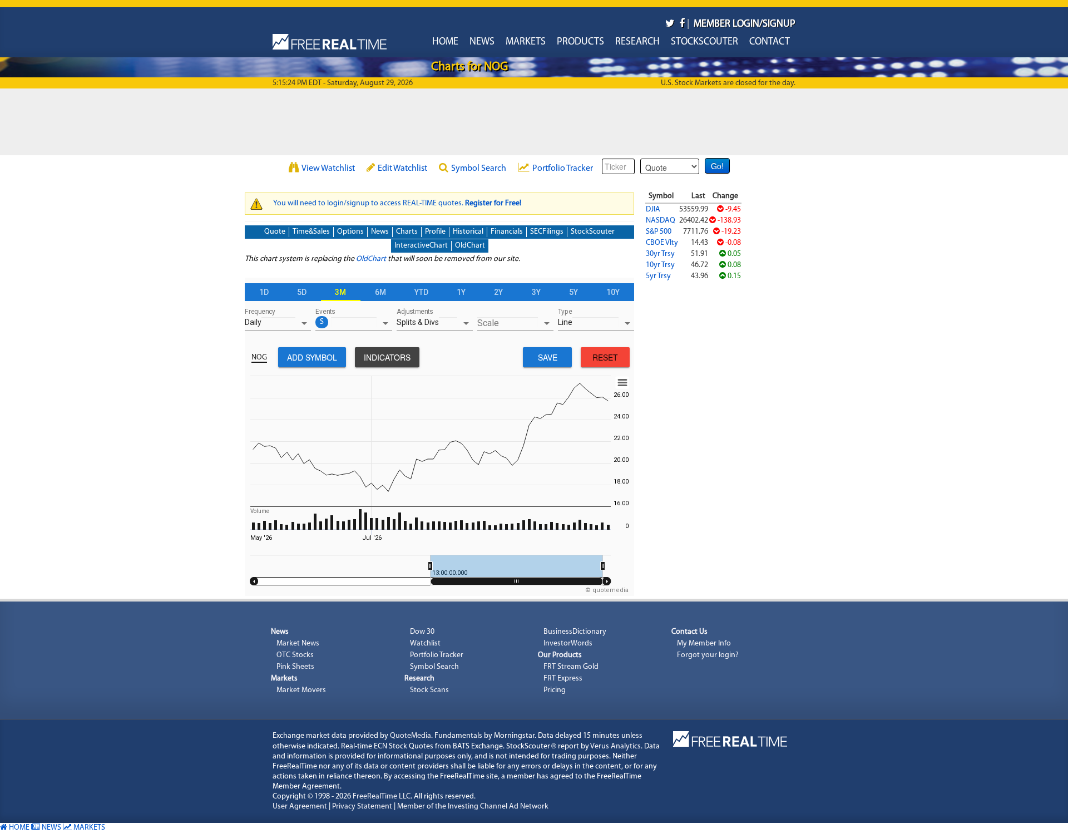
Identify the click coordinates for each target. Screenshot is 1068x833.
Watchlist (425, 643)
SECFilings (546, 232)
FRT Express (562, 678)
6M (380, 292)
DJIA (653, 209)
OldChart (470, 245)
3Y (536, 292)
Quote (274, 232)
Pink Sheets (295, 667)
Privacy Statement (362, 806)
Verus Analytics (615, 746)
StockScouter (704, 42)
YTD (421, 292)
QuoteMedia (410, 736)
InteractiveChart (421, 245)
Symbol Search (478, 168)
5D (301, 292)
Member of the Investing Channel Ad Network (472, 806)
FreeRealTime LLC (382, 796)
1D (264, 292)
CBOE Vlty (662, 243)
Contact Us (689, 632)
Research (637, 42)
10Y (613, 292)
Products (580, 42)
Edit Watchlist (402, 168)
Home (445, 42)
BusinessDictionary (574, 632)
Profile (435, 232)
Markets (526, 42)
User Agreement (300, 806)
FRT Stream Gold (571, 667)
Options (350, 232)
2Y (498, 292)
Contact (769, 42)
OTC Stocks (295, 655)
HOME (18, 828)
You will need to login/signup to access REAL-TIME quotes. (397, 203)
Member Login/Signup (744, 24)
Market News (297, 643)
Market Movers (301, 690)
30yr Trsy (660, 254)
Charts (407, 232)
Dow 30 (422, 632)
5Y (573, 292)
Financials (507, 232)
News (482, 42)
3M (340, 292)
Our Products (560, 655)
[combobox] (278, 324)
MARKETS (88, 828)
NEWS (50, 828)
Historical (468, 232)
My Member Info (704, 643)
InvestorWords (567, 643)
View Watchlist (328, 168)
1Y (461, 292)
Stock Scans (429, 690)
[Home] (330, 39)
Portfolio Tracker (562, 168)
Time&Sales (311, 232)
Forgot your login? (708, 655)
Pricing (554, 690)
